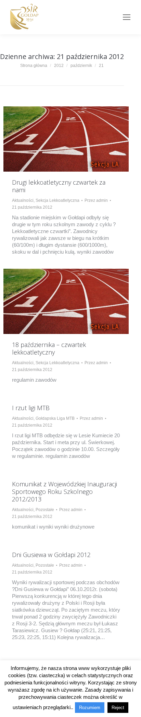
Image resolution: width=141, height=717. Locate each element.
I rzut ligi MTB (31, 408)
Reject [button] (118, 707)
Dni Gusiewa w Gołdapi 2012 (51, 555)
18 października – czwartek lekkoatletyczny (49, 348)
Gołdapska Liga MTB (55, 418)
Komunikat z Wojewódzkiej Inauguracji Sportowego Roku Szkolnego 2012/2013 (64, 491)
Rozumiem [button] (89, 707)
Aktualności (23, 200)
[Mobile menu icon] (127, 17)
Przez (96, 200)
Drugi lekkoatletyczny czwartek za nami (58, 186)
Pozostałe (45, 509)
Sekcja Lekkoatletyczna (57, 200)
